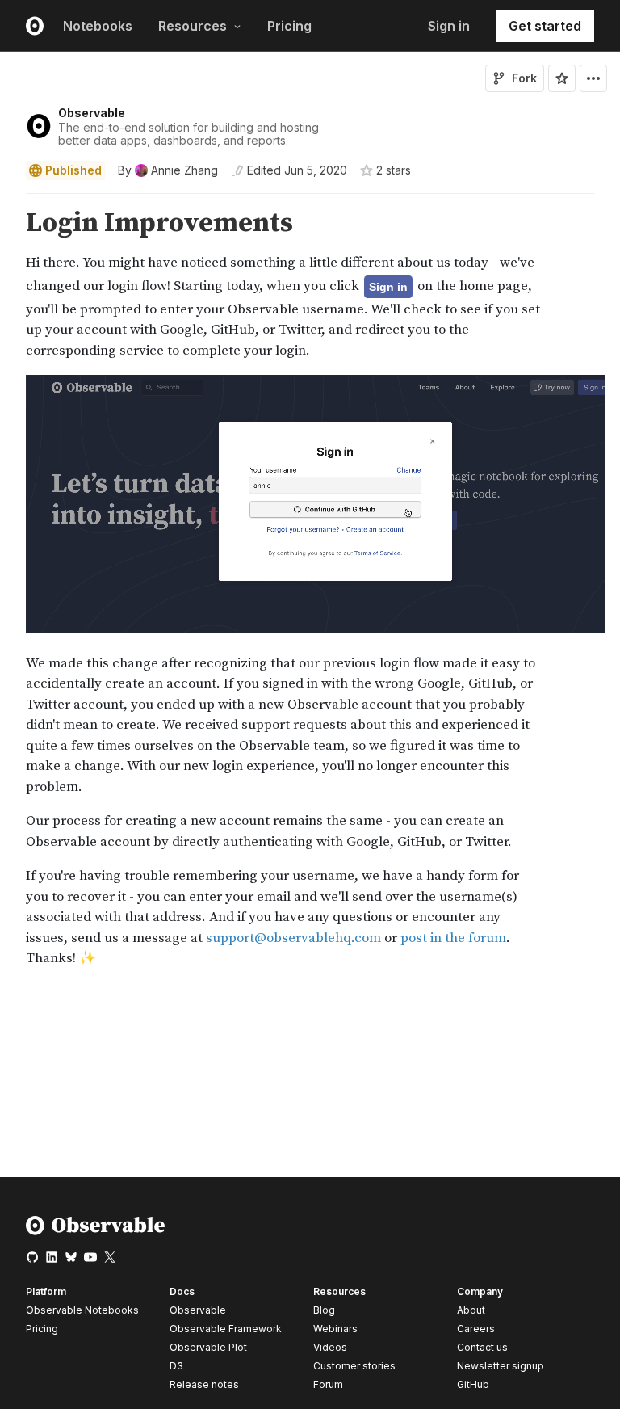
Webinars (335, 1329)
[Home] (95, 1232)
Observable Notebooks (82, 1310)
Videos (330, 1347)
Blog (324, 1310)
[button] (7, 201)
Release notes (204, 1384)
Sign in (449, 26)
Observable (91, 113)
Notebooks (97, 26)
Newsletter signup (500, 1366)
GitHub (473, 1384)
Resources (192, 26)
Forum (328, 1384)
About (471, 1310)
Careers (476, 1329)
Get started (545, 26)
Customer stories (354, 1366)
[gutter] (7, 223)
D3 (176, 1366)
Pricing (289, 26)
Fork (524, 78)
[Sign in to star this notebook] (562, 78)
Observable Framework (226, 1329)
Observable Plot (208, 1347)
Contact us (482, 1347)
